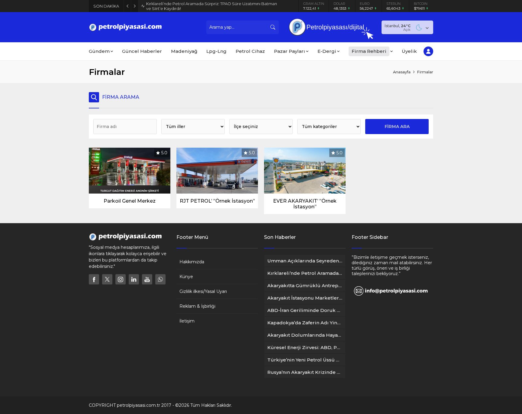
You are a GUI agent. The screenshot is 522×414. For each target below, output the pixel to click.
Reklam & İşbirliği (197, 306)
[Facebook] (94, 279)
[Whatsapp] (160, 279)
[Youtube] (147, 279)
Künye (186, 276)
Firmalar (425, 71)
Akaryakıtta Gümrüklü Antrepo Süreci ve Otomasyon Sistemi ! (205, 6)
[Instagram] (120, 279)
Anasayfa (402, 71)
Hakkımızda (191, 262)
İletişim (187, 321)
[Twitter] (107, 279)
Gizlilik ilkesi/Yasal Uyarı (203, 291)
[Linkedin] (134, 279)
